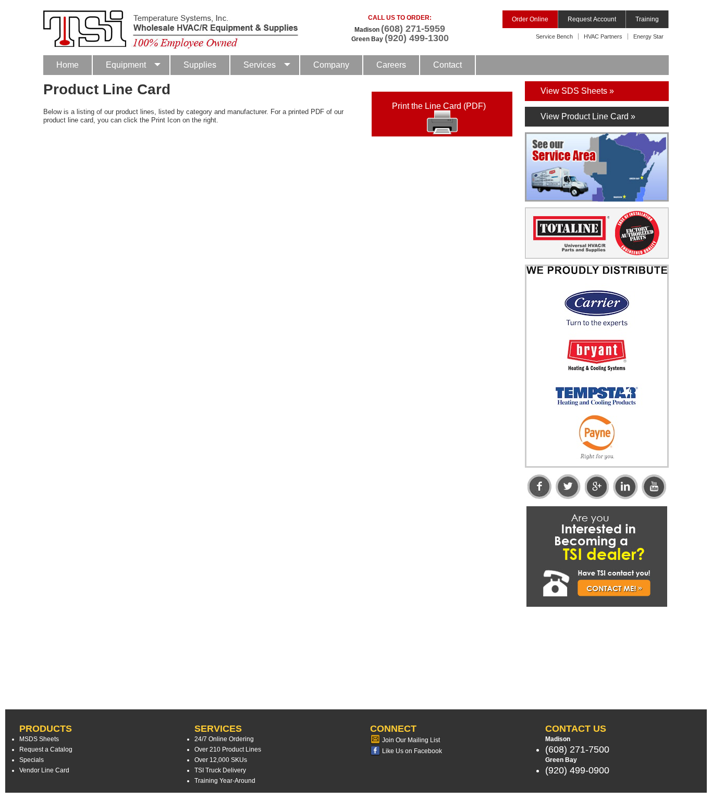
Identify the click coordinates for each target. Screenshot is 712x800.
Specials (31, 760)
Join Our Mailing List (410, 740)
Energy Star (648, 36)
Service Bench (554, 36)
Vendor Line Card (44, 770)
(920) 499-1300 (417, 38)
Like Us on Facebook (411, 751)
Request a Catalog (45, 749)
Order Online (530, 19)
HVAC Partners (603, 36)
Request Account (592, 19)
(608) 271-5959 (413, 28)
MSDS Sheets (39, 739)
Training (647, 19)
